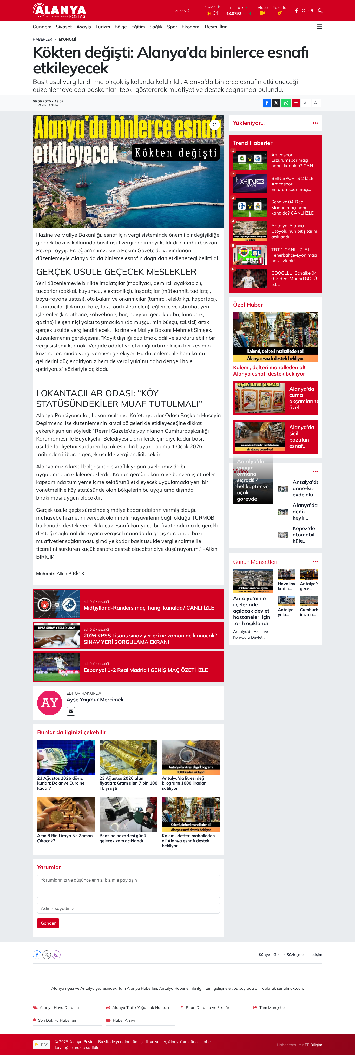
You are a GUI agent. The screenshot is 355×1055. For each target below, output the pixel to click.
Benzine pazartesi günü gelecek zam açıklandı (123, 838)
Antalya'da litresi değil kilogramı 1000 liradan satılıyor (184, 783)
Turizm (102, 27)
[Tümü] (315, 123)
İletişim (316, 954)
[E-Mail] (71, 711)
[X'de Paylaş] (276, 103)
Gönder (48, 923)
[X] (46, 954)
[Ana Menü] (319, 27)
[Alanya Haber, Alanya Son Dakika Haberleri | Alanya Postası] (60, 10)
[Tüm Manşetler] (315, 562)
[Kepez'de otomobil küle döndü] (283, 534)
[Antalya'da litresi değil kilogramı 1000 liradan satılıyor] (191, 756)
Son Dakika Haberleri (57, 1020)
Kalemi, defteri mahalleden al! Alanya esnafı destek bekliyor (188, 840)
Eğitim (138, 27)
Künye (264, 954)
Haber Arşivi (124, 1020)
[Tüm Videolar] (315, 471)
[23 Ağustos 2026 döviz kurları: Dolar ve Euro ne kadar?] (66, 756)
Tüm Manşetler (272, 1007)
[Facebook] (37, 954)
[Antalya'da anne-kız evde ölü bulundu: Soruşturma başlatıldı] (283, 488)
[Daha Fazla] (296, 103)
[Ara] (320, 10)
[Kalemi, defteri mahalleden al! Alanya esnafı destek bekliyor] (191, 814)
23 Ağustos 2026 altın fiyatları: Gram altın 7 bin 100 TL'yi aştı (128, 783)
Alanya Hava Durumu (59, 1007)
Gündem (42, 27)
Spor (172, 27)
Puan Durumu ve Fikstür (207, 1007)
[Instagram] (56, 954)
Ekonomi (191, 27)
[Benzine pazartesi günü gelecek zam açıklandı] (128, 814)
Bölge (121, 27)
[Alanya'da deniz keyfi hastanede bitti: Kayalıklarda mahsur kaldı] (283, 511)
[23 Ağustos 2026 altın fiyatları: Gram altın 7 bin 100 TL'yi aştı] (128, 756)
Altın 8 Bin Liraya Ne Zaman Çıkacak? (65, 838)
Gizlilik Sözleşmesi (289, 954)
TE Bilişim (313, 1044)
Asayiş (83, 27)
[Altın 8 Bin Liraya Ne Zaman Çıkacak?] (66, 814)
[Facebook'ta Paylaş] (267, 103)
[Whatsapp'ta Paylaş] (286, 103)
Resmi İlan (216, 27)
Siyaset (64, 27)
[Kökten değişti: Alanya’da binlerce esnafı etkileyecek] (128, 171)
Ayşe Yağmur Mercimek (95, 699)
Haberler (42, 39)
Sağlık (156, 27)
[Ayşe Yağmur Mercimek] (49, 702)
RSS (44, 1044)
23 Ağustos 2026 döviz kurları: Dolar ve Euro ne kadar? (60, 783)
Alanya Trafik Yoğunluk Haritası (140, 1007)
